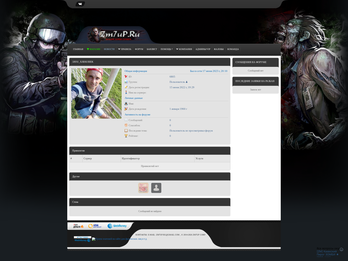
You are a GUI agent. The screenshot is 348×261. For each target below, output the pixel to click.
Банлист (152, 49)
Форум (139, 49)
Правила (125, 49)
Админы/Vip (203, 49)
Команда (233, 49)
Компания (185, 49)
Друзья (76, 176)
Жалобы (219, 49)
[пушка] (156, 187)
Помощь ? (167, 49)
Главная (78, 49)
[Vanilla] (143, 187)
